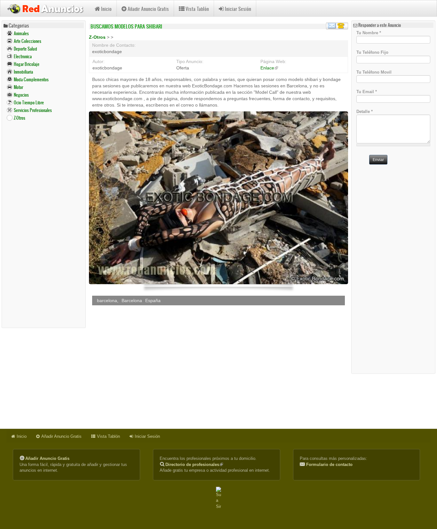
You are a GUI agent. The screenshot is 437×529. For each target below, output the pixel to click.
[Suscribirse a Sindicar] (218, 498)
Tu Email (366, 91)
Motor (18, 87)
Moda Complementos (31, 79)
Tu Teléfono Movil (374, 71)
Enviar (378, 159)
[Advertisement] (44, 224)
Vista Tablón (197, 8)
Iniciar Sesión (238, 8)
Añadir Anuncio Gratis (148, 8)
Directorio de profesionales (194, 464)
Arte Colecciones (27, 41)
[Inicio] (47, 8)
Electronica (23, 56)
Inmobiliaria (23, 72)
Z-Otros (19, 118)
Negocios (21, 95)
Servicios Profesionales (33, 110)
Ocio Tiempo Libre (29, 103)
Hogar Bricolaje (26, 64)
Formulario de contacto (329, 464)
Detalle (364, 111)
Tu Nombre (368, 32)
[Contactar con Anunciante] (337, 25)
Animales (21, 33)
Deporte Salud (25, 49)
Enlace (269, 67)
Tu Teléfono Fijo (372, 52)
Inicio (106, 8)
